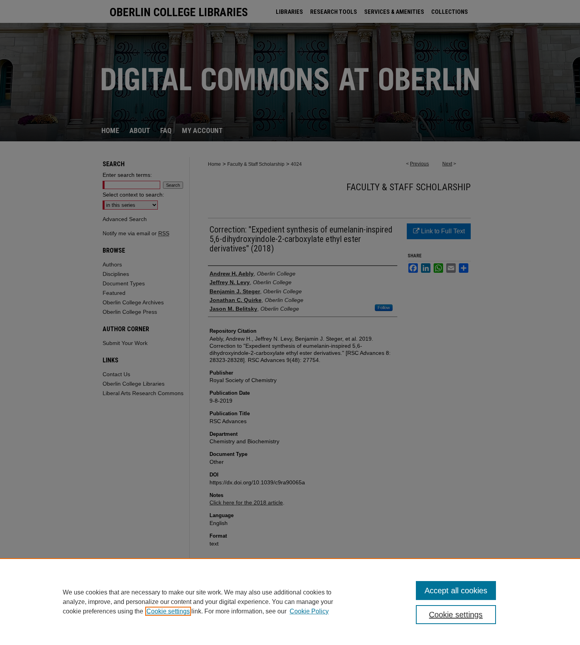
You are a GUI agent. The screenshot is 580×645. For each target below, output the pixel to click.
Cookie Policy (309, 611)
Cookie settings (168, 611)
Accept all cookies (456, 590)
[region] (290, 601)
